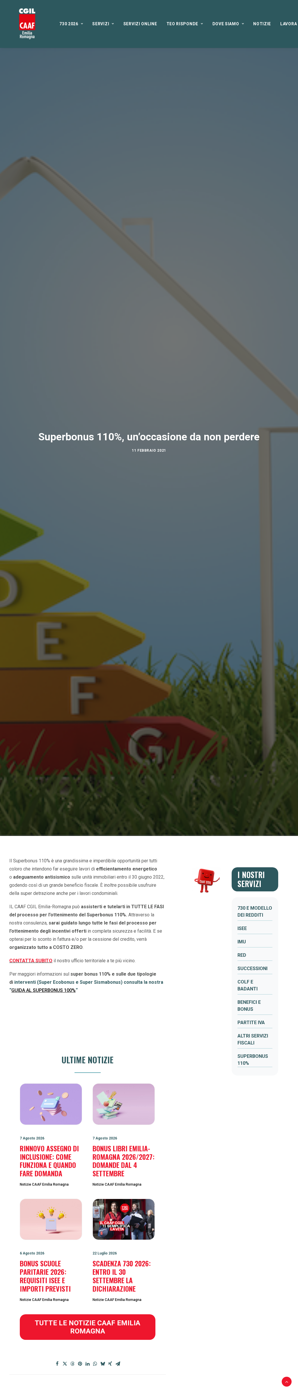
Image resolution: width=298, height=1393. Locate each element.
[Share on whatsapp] (95, 1363)
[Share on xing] (110, 1363)
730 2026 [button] (68, 23)
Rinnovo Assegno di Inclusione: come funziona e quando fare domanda (49, 1160)
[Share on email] (117, 1363)
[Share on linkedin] (87, 1363)
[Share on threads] (72, 1363)
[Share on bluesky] (102, 1363)
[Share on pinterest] (80, 1363)
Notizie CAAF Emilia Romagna (44, 1184)
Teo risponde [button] (182, 23)
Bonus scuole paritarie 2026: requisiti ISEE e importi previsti (45, 1275)
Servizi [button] (100, 23)
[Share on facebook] (57, 1363)
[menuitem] (71, 24)
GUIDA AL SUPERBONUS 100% (43, 990)
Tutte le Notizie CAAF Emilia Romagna (88, 1327)
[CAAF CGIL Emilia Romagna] (27, 24)
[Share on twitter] (64, 1363)
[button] (51, 1104)
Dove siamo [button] (225, 23)
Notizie (262, 23)
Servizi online (140, 23)
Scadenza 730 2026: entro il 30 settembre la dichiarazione (122, 1275)
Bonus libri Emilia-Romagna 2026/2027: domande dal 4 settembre (124, 1160)
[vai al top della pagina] (287, 1381)
